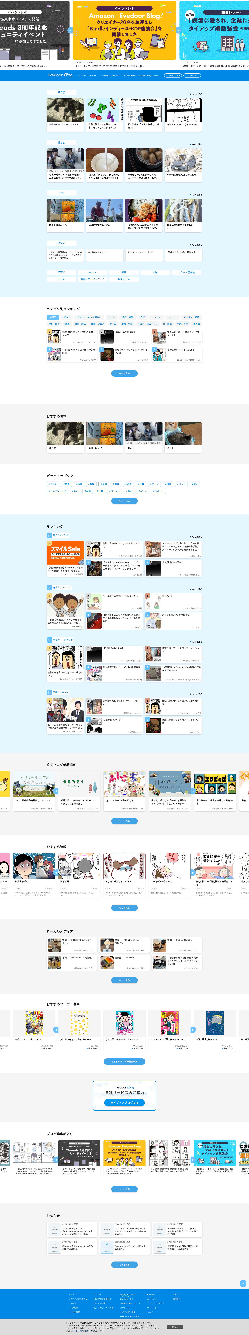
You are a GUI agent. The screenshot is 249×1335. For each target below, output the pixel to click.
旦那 (104, 484)
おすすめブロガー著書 (103, 1308)
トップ (71, 1294)
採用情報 (177, 1299)
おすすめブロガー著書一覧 (124, 1061)
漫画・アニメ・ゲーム (93, 279)
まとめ (61, 279)
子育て (61, 272)
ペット (92, 272)
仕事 (142, 484)
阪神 (117, 484)
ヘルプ (150, 1312)
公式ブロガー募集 (127, 1312)
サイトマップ (153, 1308)
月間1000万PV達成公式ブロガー (128, 1295)
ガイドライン (153, 1299)
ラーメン (115, 491)
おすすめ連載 (100, 1303)
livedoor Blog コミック (149, 75)
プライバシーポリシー (156, 1303)
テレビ (54, 484)
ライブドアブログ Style (76, 62)
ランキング (82, 75)
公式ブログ (116, 75)
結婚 (88, 491)
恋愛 (67, 484)
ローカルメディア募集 (129, 1316)
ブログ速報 (104, 75)
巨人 (196, 484)
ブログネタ (125, 1308)
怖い (76, 491)
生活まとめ (124, 279)
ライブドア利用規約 (80, 1331)
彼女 (130, 491)
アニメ (155, 484)
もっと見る (197, 94)
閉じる (175, 1327)
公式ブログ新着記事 (103, 1299)
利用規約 (151, 1294)
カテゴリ (93, 75)
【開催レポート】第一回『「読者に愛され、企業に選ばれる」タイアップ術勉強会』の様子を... (113, 66)
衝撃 (92, 484)
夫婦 (101, 491)
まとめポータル (129, 75)
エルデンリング (58, 491)
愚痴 (129, 484)
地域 (155, 272)
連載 (124, 272)
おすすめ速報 (74, 1312)
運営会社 (177, 1294)
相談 (169, 484)
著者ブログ (48, 1048)
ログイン (192, 75)
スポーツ (159, 491)
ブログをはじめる (173, 75)
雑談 (80, 484)
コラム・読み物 (186, 272)
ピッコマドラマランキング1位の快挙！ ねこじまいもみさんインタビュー (209, 66)
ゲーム (143, 491)
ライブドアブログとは (78, 1299)
